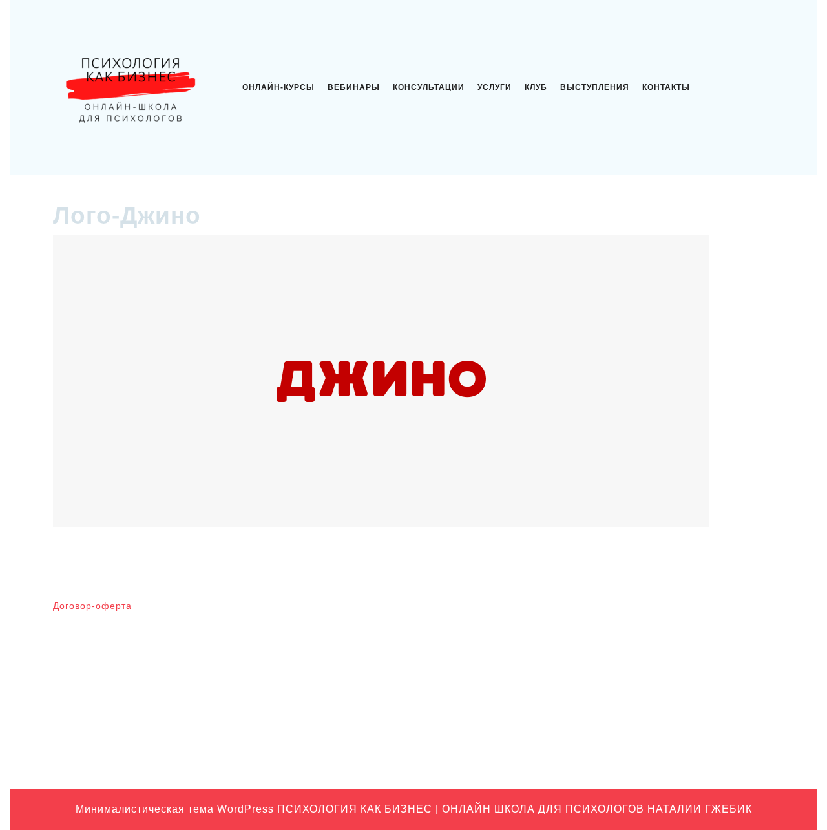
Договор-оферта (92, 606)
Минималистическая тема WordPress (175, 808)
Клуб (536, 87)
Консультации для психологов (668, 691)
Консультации (429, 87)
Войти (433, 611)
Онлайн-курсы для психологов (670, 732)
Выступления (594, 87)
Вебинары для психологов (661, 611)
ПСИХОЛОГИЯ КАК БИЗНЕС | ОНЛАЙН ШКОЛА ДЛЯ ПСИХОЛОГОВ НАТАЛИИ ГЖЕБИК (514, 808)
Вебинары (354, 87)
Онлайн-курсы (278, 87)
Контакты (666, 87)
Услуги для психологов (653, 752)
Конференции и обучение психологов (685, 712)
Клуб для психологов (649, 651)
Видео (618, 631)
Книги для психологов (651, 671)
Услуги (494, 87)
